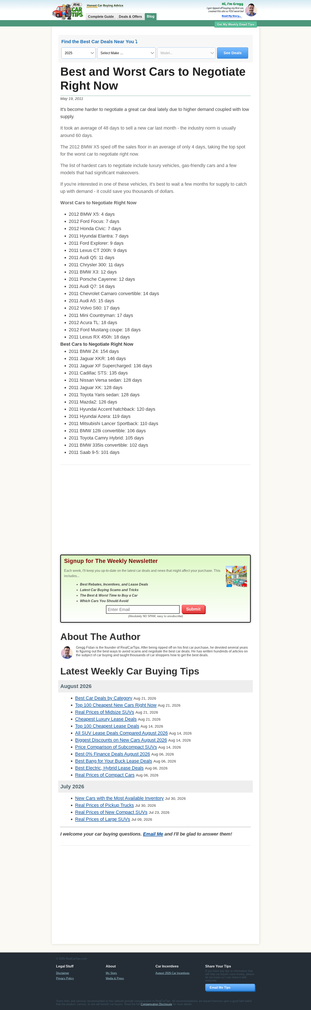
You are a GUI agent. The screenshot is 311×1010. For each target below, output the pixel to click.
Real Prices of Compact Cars (105, 775)
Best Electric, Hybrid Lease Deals (109, 768)
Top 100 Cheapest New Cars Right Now (116, 705)
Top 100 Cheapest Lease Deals (107, 726)
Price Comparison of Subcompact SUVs (116, 747)
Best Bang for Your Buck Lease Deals (113, 761)
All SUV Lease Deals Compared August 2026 (121, 733)
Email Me (153, 834)
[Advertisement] (29, 94)
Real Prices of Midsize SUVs (104, 712)
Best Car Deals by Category (103, 698)
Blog (150, 16)
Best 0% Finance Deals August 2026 (112, 754)
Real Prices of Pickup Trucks (104, 805)
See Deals (233, 53)
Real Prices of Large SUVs (102, 819)
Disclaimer (62, 973)
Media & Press (115, 978)
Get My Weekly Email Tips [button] (235, 24)
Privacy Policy (65, 978)
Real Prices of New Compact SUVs (111, 812)
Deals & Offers (130, 16)
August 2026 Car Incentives (173, 973)
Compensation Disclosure (156, 1004)
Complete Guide (101, 16)
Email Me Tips (220, 987)
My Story (111, 973)
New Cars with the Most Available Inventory (119, 798)
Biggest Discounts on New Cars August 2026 (121, 740)
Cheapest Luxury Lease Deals (106, 719)
